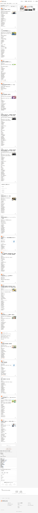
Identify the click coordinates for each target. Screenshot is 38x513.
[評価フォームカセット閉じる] (15, 482)
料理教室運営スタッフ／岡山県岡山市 (6, 275)
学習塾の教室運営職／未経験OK (6, 94)
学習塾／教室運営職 (4, 362)
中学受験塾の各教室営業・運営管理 (6, 343)
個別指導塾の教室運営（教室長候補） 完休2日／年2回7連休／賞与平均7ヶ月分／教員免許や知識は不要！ (8, 287)
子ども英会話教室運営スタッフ (5, 30)
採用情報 (18, 507)
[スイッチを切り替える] (6, 6)
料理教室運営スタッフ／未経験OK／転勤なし (8, 314)
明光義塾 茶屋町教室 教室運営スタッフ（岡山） (8, 84)
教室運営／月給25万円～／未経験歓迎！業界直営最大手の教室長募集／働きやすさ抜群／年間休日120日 (8, 115)
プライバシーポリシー (20, 505)
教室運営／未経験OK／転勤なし (6, 9)
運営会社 (18, 506)
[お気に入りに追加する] (15, 27)
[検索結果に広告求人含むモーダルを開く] (2, 6)
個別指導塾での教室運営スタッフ (6, 61)
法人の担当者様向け (10, 505)
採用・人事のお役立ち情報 (30, 505)
